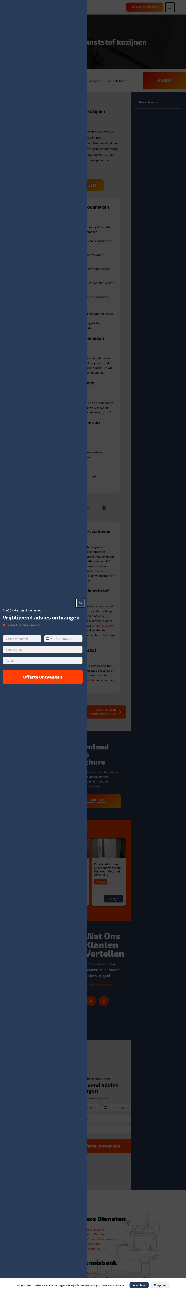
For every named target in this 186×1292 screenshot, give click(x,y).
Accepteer (139, 1285)
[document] (93, 646)
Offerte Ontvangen (42, 676)
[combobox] (48, 638)
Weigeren (160, 1285)
